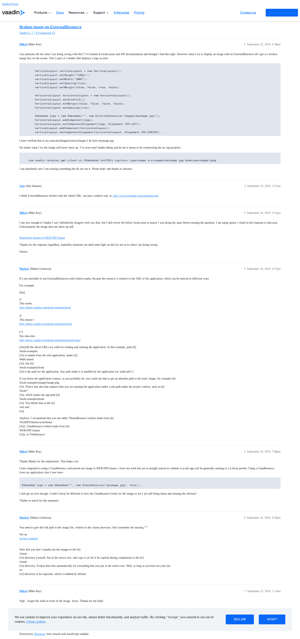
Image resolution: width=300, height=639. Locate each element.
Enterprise (121, 12)
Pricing (139, 12)
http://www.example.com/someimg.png (136, 195)
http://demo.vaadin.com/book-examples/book (45, 307)
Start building (282, 12)
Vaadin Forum (10, 4)
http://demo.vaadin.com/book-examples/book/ (45, 323)
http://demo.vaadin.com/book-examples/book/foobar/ (50, 340)
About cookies (35, 621)
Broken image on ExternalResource (50, 26)
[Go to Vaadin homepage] (13, 13)
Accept (272, 619)
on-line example (28, 538)
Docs (60, 12)
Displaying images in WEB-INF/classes (42, 237)
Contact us (248, 12)
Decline (240, 619)
